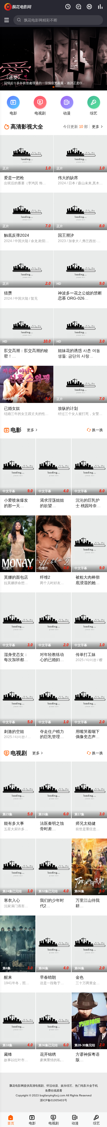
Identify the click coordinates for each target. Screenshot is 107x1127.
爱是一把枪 (14, 177)
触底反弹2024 (16, 235)
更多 (97, 126)
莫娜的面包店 (16, 577)
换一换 (95, 430)
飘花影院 (18, 7)
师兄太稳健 (86, 823)
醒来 (8, 977)
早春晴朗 (48, 977)
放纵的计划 (68, 408)
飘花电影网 (16, 1085)
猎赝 (8, 293)
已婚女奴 (12, 408)
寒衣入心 (12, 900)
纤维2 (45, 577)
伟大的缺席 (68, 177)
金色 (80, 977)
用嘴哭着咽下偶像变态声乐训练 (88, 737)
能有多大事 (14, 823)
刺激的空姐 (14, 731)
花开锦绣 (48, 1054)
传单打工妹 (86, 654)
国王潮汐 (66, 235)
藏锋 (8, 1054)
